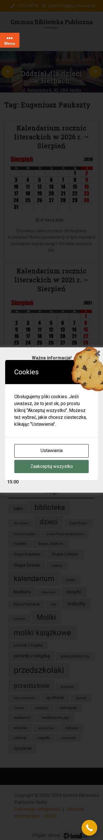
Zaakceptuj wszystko (51, 466)
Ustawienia (52, 450)
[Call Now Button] (89, 828)
